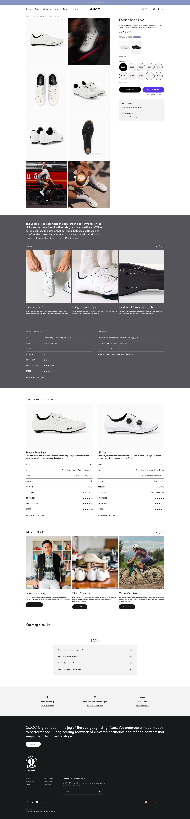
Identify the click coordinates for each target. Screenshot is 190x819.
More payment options (153, 95)
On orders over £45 (47, 705)
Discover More (34, 605)
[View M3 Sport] (130, 426)
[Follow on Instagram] (32, 802)
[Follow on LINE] (42, 802)
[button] (141, 32)
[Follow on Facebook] (27, 802)
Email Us (28, 778)
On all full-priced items (95, 705)
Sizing (28, 784)
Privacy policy (40, 811)
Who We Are (127, 607)
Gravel (28, 9)
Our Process (48, 784)
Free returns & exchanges (130, 117)
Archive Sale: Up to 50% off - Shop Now (94, 2)
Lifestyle (46, 9)
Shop (27, 16)
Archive (75, 9)
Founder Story (49, 781)
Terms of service (50, 811)
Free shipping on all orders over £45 (134, 107)
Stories (56, 9)
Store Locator (30, 788)
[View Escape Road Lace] (59, 426)
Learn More (80, 607)
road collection (38, 16)
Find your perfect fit (142, 705)
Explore (65, 9)
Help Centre (30, 781)
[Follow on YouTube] (37, 802)
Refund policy (30, 811)
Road (37, 9)
